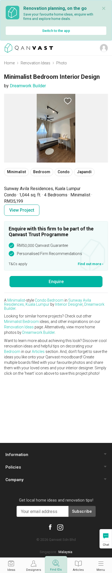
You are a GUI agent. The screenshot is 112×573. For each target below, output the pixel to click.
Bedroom (55, 300)
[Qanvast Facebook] (50, 527)
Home (9, 63)
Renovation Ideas (35, 63)
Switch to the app (56, 31)
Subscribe (82, 511)
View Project (21, 210)
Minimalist (16, 300)
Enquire (56, 281)
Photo (61, 63)
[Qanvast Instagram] (60, 527)
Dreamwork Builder (28, 85)
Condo (40, 300)
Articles (38, 351)
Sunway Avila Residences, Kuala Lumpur (47, 302)
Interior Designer (69, 304)
